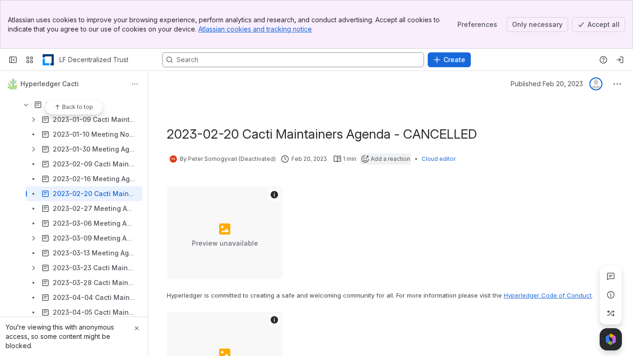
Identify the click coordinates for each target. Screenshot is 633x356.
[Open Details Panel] (610, 294)
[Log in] (620, 59)
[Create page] (610, 313)
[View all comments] (610, 276)
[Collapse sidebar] (13, 59)
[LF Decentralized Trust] (48, 59)
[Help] (603, 59)
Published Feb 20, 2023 (547, 84)
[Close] (136, 328)
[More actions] (134, 83)
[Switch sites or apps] (29, 59)
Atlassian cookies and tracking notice (255, 29)
